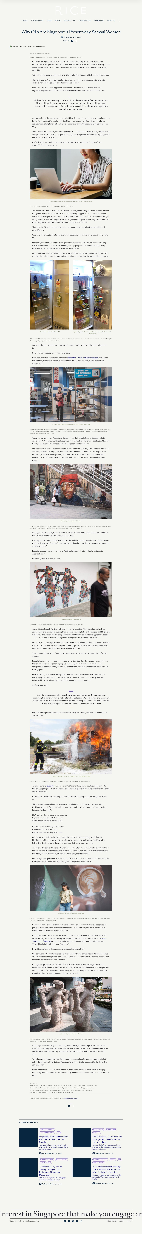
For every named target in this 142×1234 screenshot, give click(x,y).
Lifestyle (43, 1162)
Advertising (99, 21)
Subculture (96, 1132)
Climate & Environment (47, 1129)
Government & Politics (47, 1132)
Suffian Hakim (101, 1183)
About (121, 1221)
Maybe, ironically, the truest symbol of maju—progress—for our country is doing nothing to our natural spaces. (53, 1147)
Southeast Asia (37, 21)
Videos (58, 21)
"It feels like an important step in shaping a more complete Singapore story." (52, 1179)
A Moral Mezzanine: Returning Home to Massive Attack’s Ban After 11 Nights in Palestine (106, 1169)
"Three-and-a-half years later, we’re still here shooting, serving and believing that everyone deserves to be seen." (106, 1147)
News (58, 1132)
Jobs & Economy (111, 1129)
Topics (25, 21)
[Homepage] (71, 11)
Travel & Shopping (98, 1162)
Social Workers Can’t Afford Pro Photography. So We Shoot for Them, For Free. (107, 1139)
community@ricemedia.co (70, 1098)
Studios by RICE (85, 21)
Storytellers (69, 21)
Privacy (129, 1221)
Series (49, 21)
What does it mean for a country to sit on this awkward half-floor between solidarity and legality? (106, 1177)
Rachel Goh (100, 1153)
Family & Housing (98, 1129)
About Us (111, 21)
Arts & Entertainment (46, 1159)
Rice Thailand (112, 1221)
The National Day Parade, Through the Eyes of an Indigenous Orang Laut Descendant (50, 1170)
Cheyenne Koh (48, 1153)
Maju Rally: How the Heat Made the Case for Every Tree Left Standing (53, 1139)
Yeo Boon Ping (69, 37)
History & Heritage (61, 1159)
